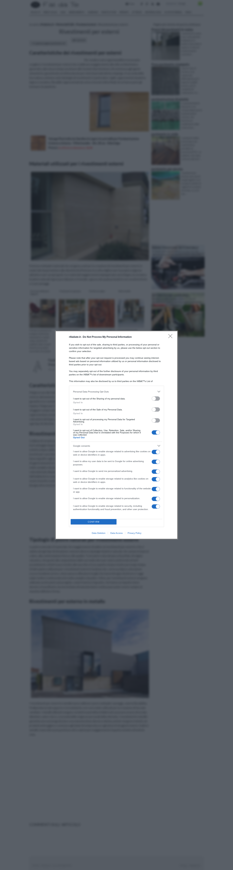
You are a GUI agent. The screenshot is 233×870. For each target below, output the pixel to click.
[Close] (171, 337)
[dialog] (116, 435)
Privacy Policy (134, 533)
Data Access (116, 533)
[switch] (156, 398)
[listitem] (116, 391)
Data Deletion (98, 533)
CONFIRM (94, 522)
